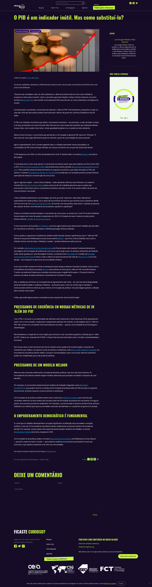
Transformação (35, 31)
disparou (85, 154)
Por (26, 459)
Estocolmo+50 (27, 100)
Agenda (49, 554)
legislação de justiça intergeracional (39, 248)
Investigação (51, 549)
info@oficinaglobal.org (86, 547)
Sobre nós (50, 544)
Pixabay (36, 78)
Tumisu (29, 78)
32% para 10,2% (84, 257)
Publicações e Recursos (55, 558)
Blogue (49, 539)
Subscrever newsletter (128, 556)
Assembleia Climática (23, 432)
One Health (71, 254)
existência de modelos (69, 398)
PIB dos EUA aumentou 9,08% (32, 167)
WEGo (60, 238)
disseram (45, 269)
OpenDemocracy (50, 451)
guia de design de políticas (61, 439)
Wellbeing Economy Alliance (33, 185)
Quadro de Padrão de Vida (41, 203)
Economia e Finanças (22, 31)
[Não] (149, 584)
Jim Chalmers (43, 226)
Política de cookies (110, 583)
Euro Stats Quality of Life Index (84, 350)
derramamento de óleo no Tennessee (42, 173)
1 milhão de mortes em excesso (38, 219)
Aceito (121, 583)
